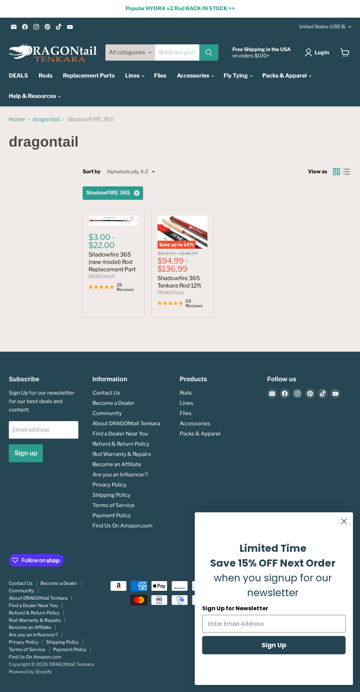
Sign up (25, 453)
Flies (160, 75)
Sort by (92, 172)
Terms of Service (113, 505)
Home (17, 119)
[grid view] (336, 172)
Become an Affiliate (116, 464)
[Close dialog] (344, 521)
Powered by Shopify (30, 671)
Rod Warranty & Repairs (121, 454)
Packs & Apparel (285, 75)
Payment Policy (111, 515)
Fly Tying (236, 75)
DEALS (18, 75)
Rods (45, 75)
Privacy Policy (109, 485)
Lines (133, 75)
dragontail (46, 119)
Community (107, 413)
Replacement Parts (89, 75)
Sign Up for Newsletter (235, 608)
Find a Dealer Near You (120, 434)
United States (322, 26)
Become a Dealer (113, 403)
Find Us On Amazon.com (122, 526)
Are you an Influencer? (120, 474)
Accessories (193, 75)
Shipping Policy (111, 495)
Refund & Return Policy (120, 444)
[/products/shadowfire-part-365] (114, 220)
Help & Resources (33, 96)
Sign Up (274, 645)
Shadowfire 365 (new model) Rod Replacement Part (112, 262)
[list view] (346, 172)
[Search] (208, 52)
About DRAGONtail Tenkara (126, 423)
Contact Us (106, 393)
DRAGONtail (102, 276)
